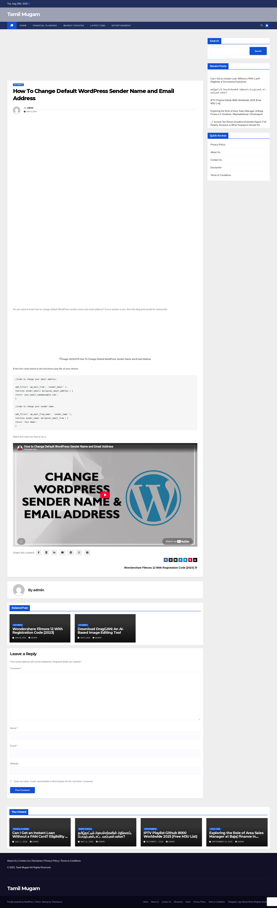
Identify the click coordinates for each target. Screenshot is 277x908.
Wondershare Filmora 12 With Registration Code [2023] (159, 567)
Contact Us (216, 160)
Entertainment (121, 25)
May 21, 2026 (87, 842)
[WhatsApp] (79, 552)
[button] (262, 25)
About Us (215, 152)
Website (14, 763)
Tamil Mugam (23, 14)
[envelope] (62, 552)
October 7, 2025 (155, 842)
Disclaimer (216, 167)
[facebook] (38, 552)
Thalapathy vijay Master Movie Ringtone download (249, 902)
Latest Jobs (97, 25)
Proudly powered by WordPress (20, 902)
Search (214, 41)
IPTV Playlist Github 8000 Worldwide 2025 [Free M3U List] (170, 835)
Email (13, 746)
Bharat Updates (73, 25)
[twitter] (46, 552)
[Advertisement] (93, 59)
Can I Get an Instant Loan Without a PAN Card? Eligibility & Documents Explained (39, 836)
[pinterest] (71, 552)
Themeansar (57, 902)
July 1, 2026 (21, 842)
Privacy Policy (217, 144)
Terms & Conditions (220, 175)
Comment (15, 668)
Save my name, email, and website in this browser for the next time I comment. (53, 781)
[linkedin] (54, 552)
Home (23, 25)
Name (14, 728)
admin (30, 108)
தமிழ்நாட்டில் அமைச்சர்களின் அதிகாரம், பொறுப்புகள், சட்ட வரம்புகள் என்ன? (104, 835)
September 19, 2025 (222, 842)
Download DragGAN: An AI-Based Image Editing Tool (101, 631)
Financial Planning (45, 25)
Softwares (18, 84)
